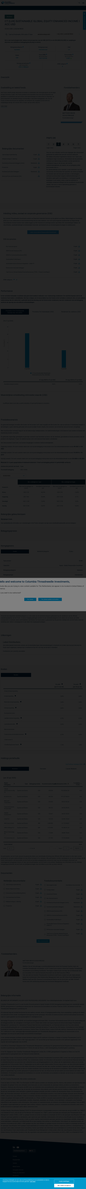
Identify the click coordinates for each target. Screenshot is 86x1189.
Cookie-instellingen (64, 1181)
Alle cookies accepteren (64, 1185)
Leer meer (33, 1181)
